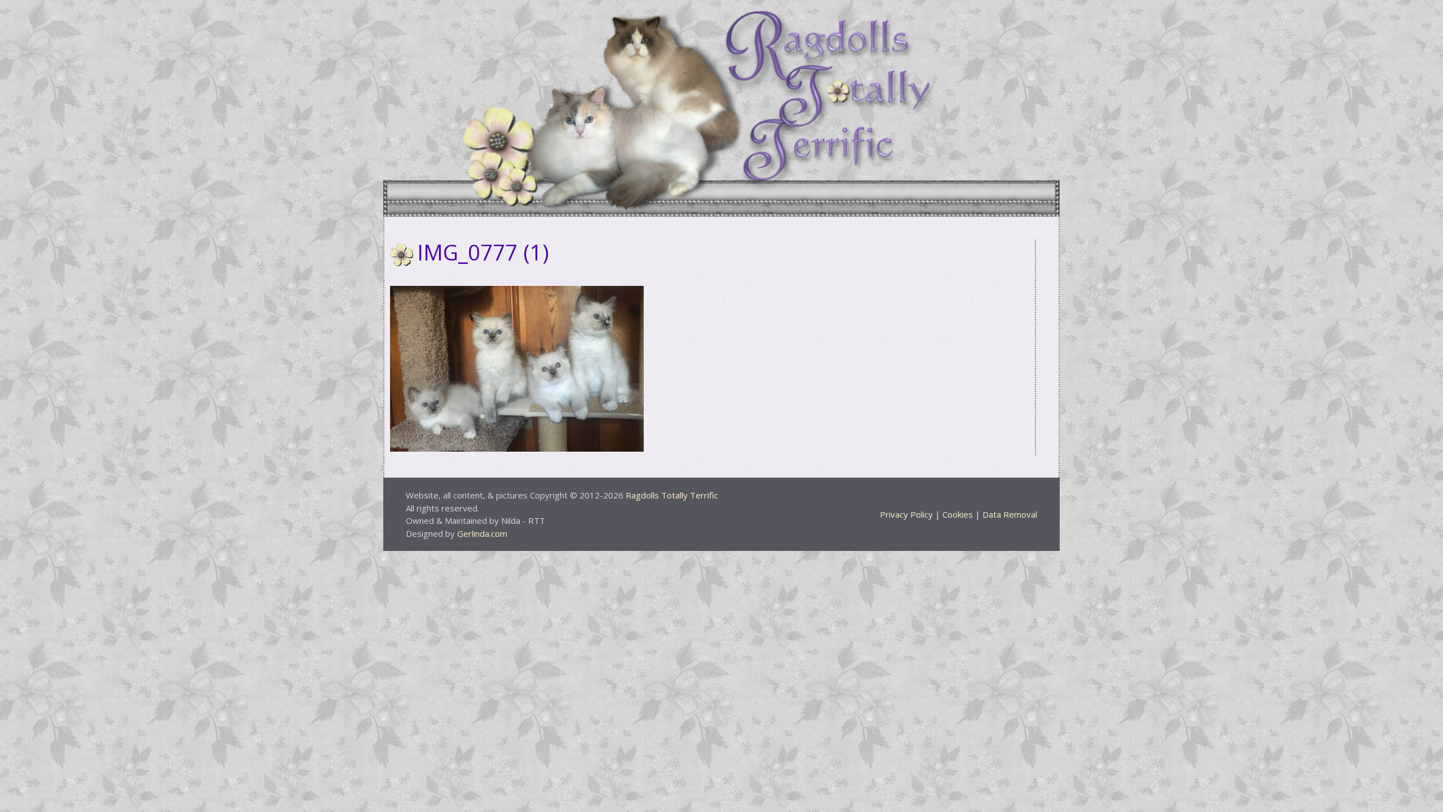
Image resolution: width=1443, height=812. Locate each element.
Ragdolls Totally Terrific (672, 495)
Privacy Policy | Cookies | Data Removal (958, 514)
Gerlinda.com (482, 533)
